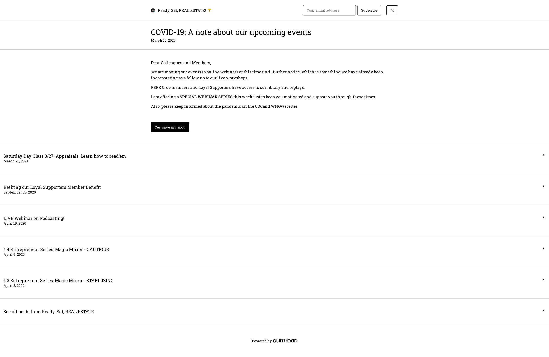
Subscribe (369, 10)
